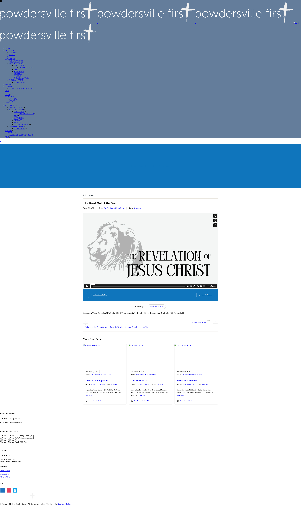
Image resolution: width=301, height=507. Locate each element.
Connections (4, 474)
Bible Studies (5, 471)
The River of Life (140, 380)
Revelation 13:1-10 (156, 307)
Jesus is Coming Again (96, 380)
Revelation (137, 208)
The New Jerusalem (187, 380)
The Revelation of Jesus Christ (114, 208)
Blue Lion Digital (64, 504)
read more (88, 395)
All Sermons (89, 195)
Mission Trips (5, 477)
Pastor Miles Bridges (100, 295)
